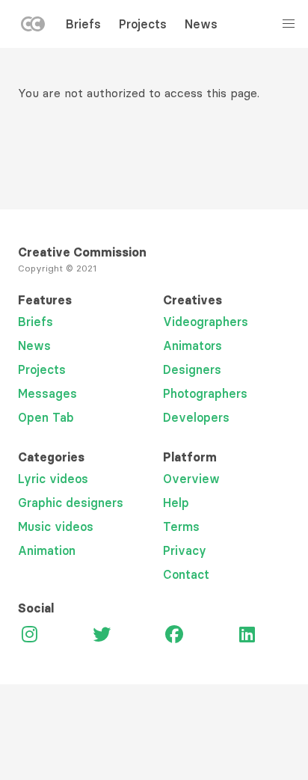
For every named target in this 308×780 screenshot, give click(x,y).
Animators (192, 345)
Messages (47, 393)
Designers (192, 369)
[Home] (33, 26)
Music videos (55, 526)
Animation (47, 550)
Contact (186, 574)
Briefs (83, 23)
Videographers (205, 321)
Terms (181, 526)
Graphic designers (70, 502)
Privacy (184, 550)
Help (176, 502)
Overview (191, 478)
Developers (196, 417)
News (201, 23)
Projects (143, 23)
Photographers (205, 393)
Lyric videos (53, 478)
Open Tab (46, 417)
